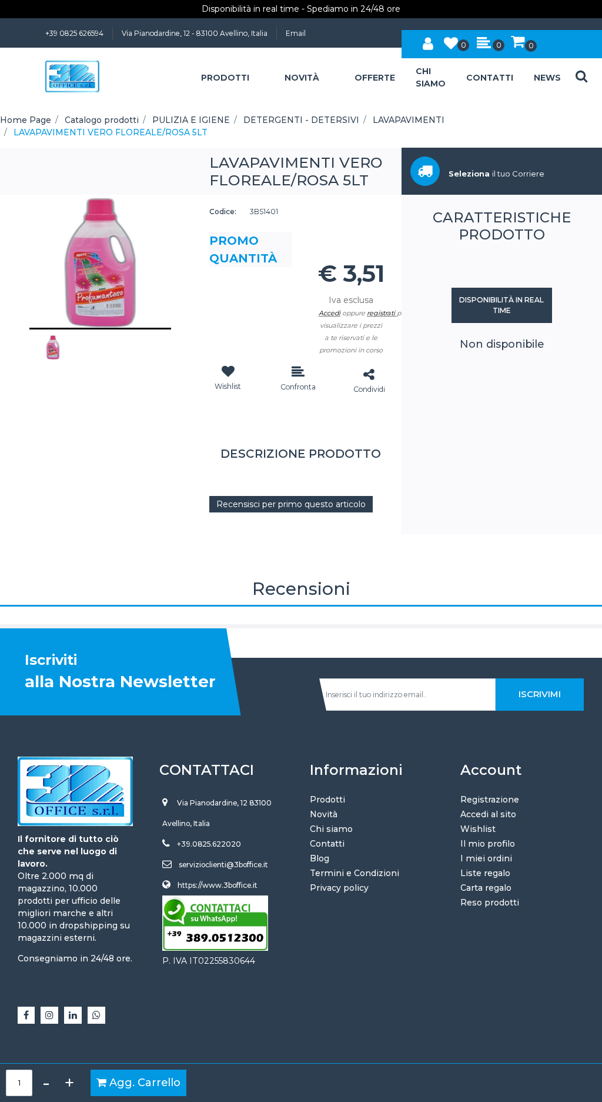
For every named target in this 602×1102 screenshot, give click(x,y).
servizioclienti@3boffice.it (223, 864)
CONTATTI (489, 77)
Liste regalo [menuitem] (485, 873)
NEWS (547, 77)
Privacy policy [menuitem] (339, 888)
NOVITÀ (302, 77)
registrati (381, 313)
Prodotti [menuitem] (327, 799)
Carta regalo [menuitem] (485, 888)
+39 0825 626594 (74, 33)
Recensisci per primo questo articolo (291, 504)
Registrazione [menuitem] (489, 799)
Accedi (329, 313)
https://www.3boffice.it (217, 885)
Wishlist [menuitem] (478, 829)
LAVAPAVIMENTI (408, 120)
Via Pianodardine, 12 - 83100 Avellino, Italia (194, 33)
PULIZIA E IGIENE (191, 120)
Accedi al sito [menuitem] (488, 814)
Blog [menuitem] (319, 858)
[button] (100, 262)
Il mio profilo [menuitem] (487, 843)
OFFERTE (374, 77)
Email (296, 33)
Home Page (25, 120)
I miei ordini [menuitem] (486, 858)
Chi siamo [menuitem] (331, 829)
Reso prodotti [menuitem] (489, 902)
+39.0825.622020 (209, 844)
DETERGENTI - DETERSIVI (301, 120)
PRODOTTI (225, 77)
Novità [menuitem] (323, 814)
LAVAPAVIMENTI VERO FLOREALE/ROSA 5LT (111, 132)
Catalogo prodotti (102, 120)
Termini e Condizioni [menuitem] (354, 873)
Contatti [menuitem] (327, 843)
